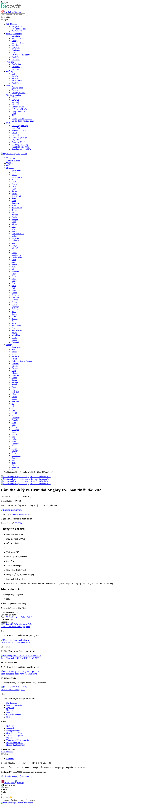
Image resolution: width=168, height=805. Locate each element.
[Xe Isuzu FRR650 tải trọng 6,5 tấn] (16, 624)
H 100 (14, 413)
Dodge (14, 293)
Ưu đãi (9, 738)
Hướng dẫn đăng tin (14, 742)
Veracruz (15, 356)
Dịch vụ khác (17, 88)
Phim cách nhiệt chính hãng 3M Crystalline (19, 674)
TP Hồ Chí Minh (13, 160)
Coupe (14, 448)
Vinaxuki (15, 179)
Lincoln (15, 248)
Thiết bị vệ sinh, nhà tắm (22, 118)
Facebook (10, 758)
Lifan (14, 250)
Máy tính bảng (18, 38)
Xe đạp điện (17, 81)
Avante (14, 460)
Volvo (14, 175)
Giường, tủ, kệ (18, 107)
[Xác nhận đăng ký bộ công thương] (16, 776)
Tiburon (15, 373)
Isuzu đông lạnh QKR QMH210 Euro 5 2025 (20, 658)
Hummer (15, 271)
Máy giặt (15, 99)
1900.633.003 (7, 752)
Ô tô (13, 74)
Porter (14, 385)
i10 (13, 470)
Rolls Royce (17, 208)
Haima (14, 276)
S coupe (15, 382)
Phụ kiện (15, 57)
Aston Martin (17, 326)
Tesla (14, 186)
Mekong (15, 236)
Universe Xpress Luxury (22, 361)
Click (14, 453)
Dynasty (15, 444)
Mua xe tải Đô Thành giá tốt (13, 689)
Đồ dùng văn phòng (20, 144)
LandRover (16, 255)
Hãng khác (16, 170)
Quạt (14, 114)
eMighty (15, 439)
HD (13, 411)
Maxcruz (15, 392)
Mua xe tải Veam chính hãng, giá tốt (16, 642)
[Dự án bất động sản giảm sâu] (14, 154)
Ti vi (13, 52)
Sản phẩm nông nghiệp (21, 149)
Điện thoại (16, 36)
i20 (13, 408)
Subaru (14, 193)
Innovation (16, 401)
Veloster (15, 359)
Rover (14, 205)
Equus (14, 434)
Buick (14, 314)
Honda (14, 340)
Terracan (15, 375)
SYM (14, 189)
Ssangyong (16, 196)
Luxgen (15, 245)
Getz (13, 425)
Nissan (14, 224)
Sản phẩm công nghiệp (21, 147)
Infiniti (14, 269)
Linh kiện (16, 59)
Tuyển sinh (16, 64)
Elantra (14, 441)
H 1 (13, 415)
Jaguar (14, 264)
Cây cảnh (15, 140)
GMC (14, 278)
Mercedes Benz (18, 234)
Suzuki (14, 191)
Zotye (14, 172)
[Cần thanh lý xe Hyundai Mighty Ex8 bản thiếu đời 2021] (26, 476)
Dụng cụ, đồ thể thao (20, 142)
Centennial (16, 455)
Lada (14, 259)
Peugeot (15, 219)
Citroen (15, 300)
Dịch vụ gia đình (18, 92)
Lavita (14, 396)
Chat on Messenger (24, 803)
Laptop (14, 40)
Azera (14, 458)
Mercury (15, 231)
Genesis (15, 427)
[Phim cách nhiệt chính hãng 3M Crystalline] (20, 671)
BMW (14, 316)
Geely (14, 281)
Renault (15, 210)
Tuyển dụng (17, 66)
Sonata (14, 380)
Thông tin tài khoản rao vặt (17, 740)
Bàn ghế (15, 104)
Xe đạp (15, 78)
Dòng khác (16, 347)
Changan (15, 307)
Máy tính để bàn (18, 43)
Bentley (15, 319)
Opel (14, 222)
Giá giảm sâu (17, 26)
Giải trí (14, 133)
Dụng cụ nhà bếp (19, 111)
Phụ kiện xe (16, 83)
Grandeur (15, 418)
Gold (14, 422)
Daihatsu (15, 295)
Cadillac (15, 309)
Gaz (13, 283)
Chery (14, 304)
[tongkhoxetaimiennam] (11, 510)
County (15, 451)
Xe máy (15, 76)
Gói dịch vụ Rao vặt (12, 12)
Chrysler (15, 302)
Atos (13, 463)
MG (13, 229)
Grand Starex (17, 420)
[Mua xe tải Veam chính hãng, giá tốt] (17, 640)
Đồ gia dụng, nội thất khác (23, 121)
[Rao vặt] (11, 8)
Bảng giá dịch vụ (13, 731)
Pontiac (15, 217)
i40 (13, 403)
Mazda (14, 337)
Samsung (15, 203)
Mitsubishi (16, 335)
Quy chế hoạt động (14, 733)
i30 (13, 406)
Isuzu (14, 267)
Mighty (9, 344)
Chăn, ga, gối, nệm (19, 109)
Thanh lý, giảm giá (19, 137)
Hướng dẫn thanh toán (15, 745)
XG (13, 349)
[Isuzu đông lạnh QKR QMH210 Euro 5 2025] (21, 656)
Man (13, 243)
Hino (14, 274)
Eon (13, 437)
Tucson (15, 368)
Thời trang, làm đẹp (20, 125)
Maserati (15, 241)
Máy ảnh (15, 45)
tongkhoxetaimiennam (21, 514)
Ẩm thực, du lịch (19, 130)
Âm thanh (16, 50)
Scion (14, 200)
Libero (14, 394)
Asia (13, 328)
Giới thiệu (10, 726)
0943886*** (20, 523)
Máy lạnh (15, 102)
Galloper (15, 429)
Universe (15, 363)
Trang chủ (10, 158)
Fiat (13, 288)
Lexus (14, 252)
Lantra (14, 399)
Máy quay (16, 48)
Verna (14, 354)
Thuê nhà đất (17, 31)
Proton (14, 212)
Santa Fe (15, 467)
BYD (14, 311)
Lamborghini (17, 257)
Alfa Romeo (17, 330)
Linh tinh (15, 135)
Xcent (14, 352)
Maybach (15, 238)
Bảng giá (10, 728)
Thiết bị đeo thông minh (22, 55)
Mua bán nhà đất (18, 29)
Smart (14, 198)
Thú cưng (16, 128)
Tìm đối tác (16, 90)
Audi (14, 323)
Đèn (13, 116)
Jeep (13, 262)
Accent (14, 465)
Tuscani (15, 366)
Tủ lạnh (15, 97)
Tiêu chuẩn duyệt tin (14, 735)
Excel (14, 432)
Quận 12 (10, 163)
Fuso (14, 285)
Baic (13, 321)
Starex (14, 378)
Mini (13, 226)
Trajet (14, 370)
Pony (14, 387)
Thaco (14, 184)
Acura (14, 333)
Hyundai (10, 167)
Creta (14, 446)
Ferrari (14, 290)
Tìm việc (15, 69)
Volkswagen (17, 177)
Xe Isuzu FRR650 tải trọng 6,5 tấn (15, 626)
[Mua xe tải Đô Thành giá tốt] (14, 687)
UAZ (14, 182)
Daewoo (15, 297)
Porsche (15, 215)
